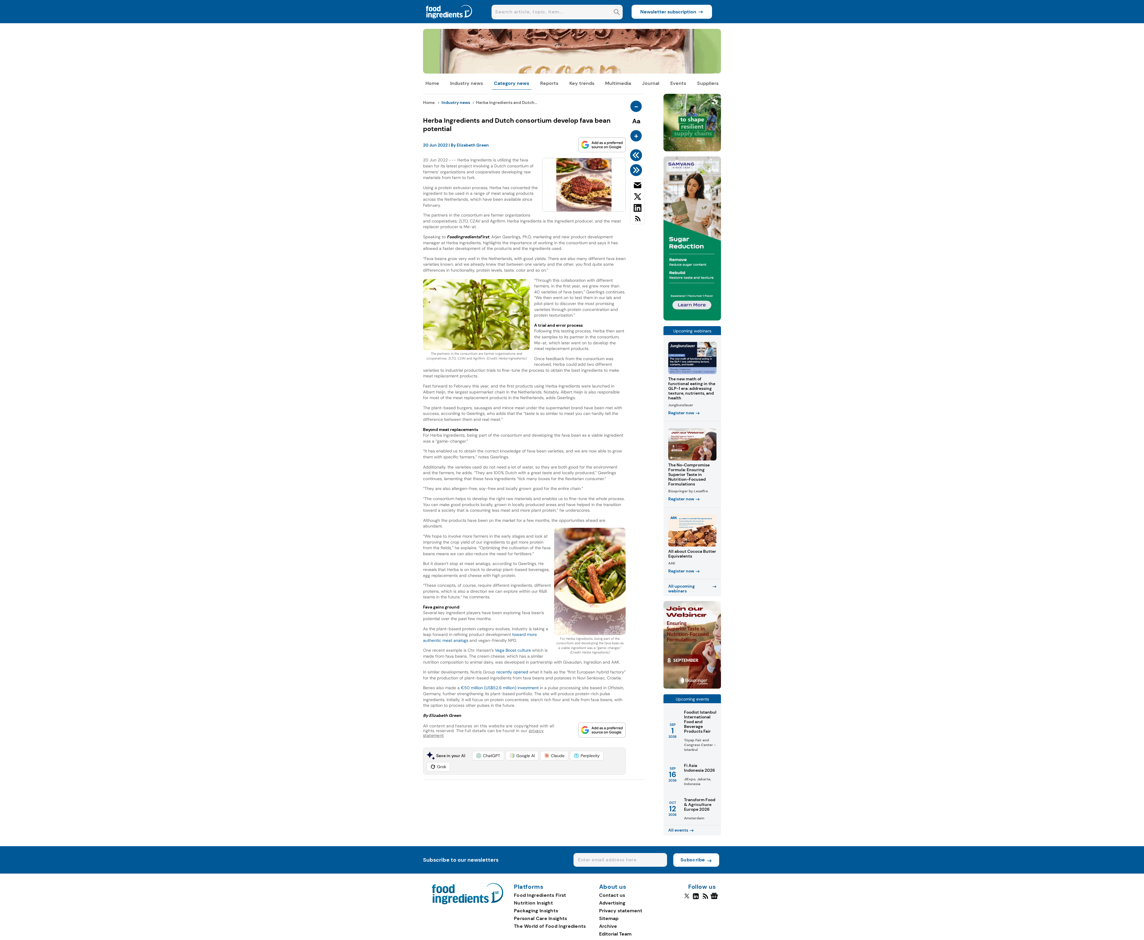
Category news (511, 83)
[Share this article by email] (637, 186)
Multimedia (618, 83)
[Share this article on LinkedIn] (637, 209)
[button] (488, 755)
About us (613, 887)
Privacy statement (620, 910)
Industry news (466, 83)
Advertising (612, 903)
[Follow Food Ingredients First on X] (687, 898)
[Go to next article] (637, 170)
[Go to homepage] (467, 902)
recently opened (512, 672)
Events (678, 83)
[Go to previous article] (637, 155)
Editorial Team (615, 934)
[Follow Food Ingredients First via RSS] (705, 898)
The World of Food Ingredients (550, 926)
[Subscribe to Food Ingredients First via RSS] (637, 221)
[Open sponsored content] (572, 72)
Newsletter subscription (668, 12)
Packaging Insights (536, 910)
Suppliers (708, 83)
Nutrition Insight (533, 903)
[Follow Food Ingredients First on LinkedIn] (695, 898)
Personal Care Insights (540, 918)
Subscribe (692, 860)
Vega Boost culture (513, 650)
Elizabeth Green (473, 145)
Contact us (612, 895)
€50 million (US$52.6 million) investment (500, 687)
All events (678, 830)
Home (432, 83)
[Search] (616, 12)
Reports (549, 83)
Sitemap (608, 918)
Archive (608, 926)
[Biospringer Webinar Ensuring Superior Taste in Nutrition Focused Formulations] (692, 687)
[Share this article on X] (637, 197)
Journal (650, 83)
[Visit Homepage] (449, 21)
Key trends (581, 83)
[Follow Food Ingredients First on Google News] (715, 898)
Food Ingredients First (540, 895)
